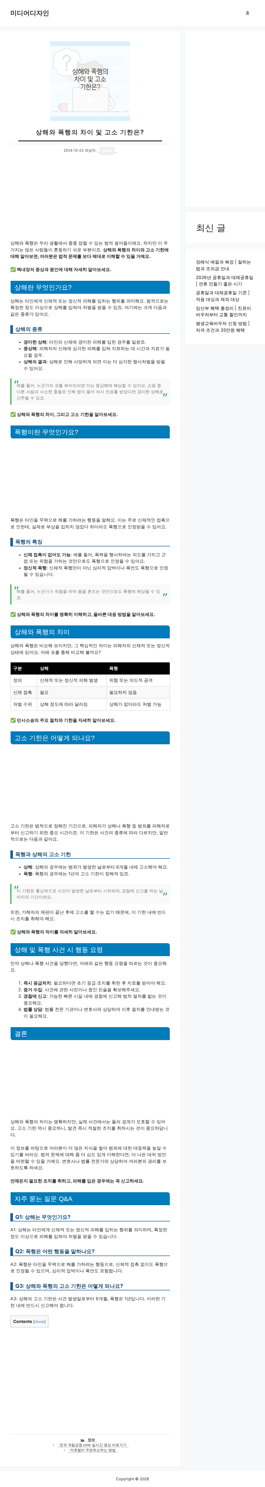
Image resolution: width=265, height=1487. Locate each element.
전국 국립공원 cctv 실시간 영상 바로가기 (93, 1445)
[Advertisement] (90, 202)
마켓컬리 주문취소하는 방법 (93, 1450)
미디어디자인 (29, 13)
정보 (91, 1440)
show (39, 1321)
